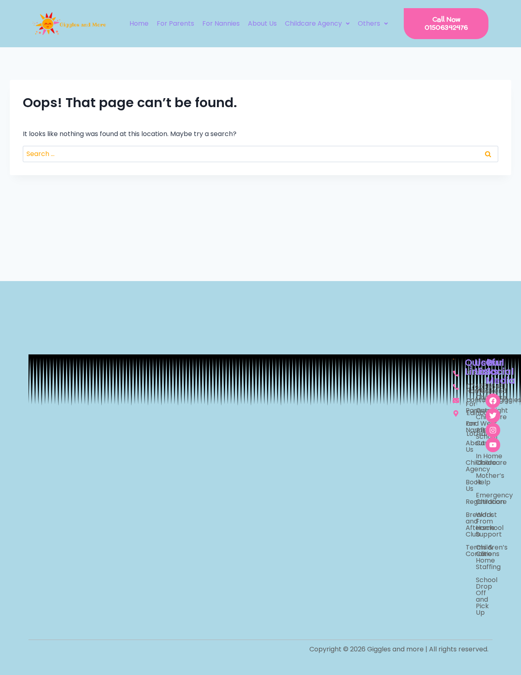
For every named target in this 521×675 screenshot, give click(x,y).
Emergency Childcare (476, 498)
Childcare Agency (313, 23)
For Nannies (221, 23)
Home (139, 23)
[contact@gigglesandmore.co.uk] (455, 400)
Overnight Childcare (476, 414)
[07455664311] (455, 386)
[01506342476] (455, 373)
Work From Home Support (476, 524)
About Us (262, 23)
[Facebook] (493, 401)
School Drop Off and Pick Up (476, 596)
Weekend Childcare (476, 394)
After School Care (476, 436)
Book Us (466, 485)
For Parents (175, 23)
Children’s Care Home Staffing (476, 557)
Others (369, 23)
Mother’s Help (476, 479)
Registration (466, 501)
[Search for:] (260, 153)
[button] (317, 24)
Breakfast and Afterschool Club (466, 524)
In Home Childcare (476, 459)
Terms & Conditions (466, 550)
